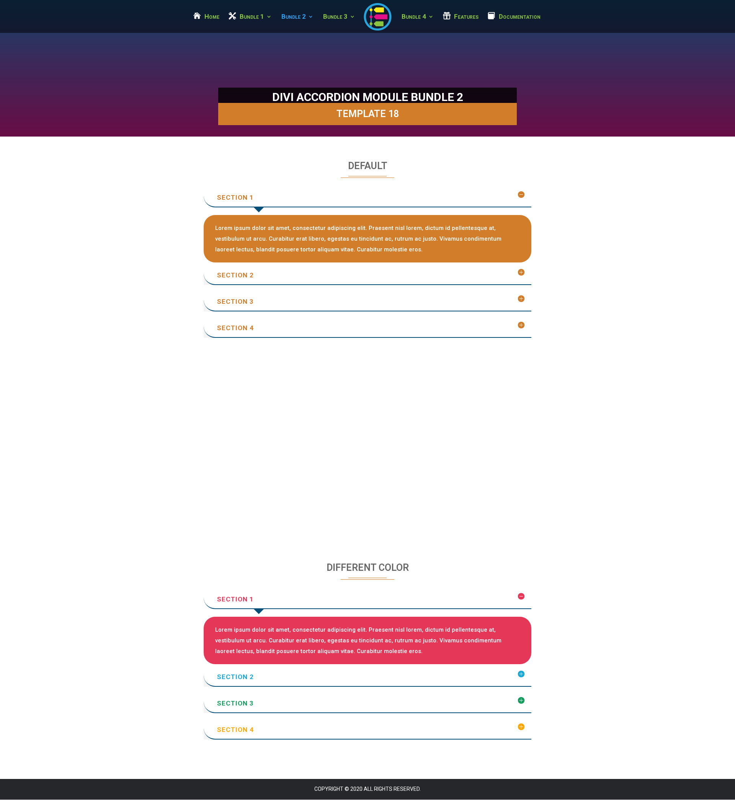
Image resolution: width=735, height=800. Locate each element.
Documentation (520, 17)
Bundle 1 (252, 17)
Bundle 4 (414, 17)
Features (466, 17)
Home (211, 17)
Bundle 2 (293, 17)
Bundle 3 (335, 17)
